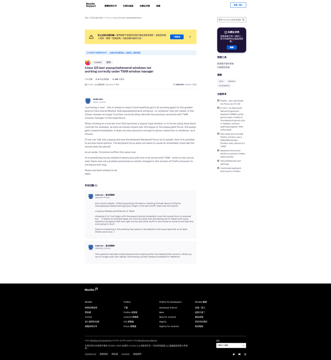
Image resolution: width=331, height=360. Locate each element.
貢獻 (158, 6)
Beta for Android (167, 317)
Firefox (108, 18)
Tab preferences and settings (230, 162)
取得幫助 (199, 326)
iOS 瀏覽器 (129, 321)
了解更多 (176, 37)
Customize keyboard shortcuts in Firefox (230, 170)
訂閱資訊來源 (223, 67)
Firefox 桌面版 (130, 312)
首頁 (86, 18)
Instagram (245, 354)
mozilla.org (90, 354)
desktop (231, 81)
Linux (221, 81)
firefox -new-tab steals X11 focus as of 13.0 (231, 102)
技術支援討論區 (96, 18)
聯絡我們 (137, 354)
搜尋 (243, 20)
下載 (126, 307)
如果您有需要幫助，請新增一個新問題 (125, 53)
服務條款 (104, 354)
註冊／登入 (238, 5)
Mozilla (91, 290)
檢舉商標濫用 (91, 307)
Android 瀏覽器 (131, 317)
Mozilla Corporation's (101, 340)
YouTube (239, 354)
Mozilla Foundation (147, 340)
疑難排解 (101, 84)
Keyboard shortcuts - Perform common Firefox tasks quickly (232, 153)
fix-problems (224, 86)
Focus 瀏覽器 (130, 326)
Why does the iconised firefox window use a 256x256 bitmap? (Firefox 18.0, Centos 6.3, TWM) (232, 140)
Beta (161, 312)
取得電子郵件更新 (225, 63)
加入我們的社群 (92, 321)
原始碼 (88, 312)
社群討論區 (128, 6)
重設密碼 (199, 317)
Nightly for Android (169, 326)
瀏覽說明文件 (110, 6)
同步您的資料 (201, 321)
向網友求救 (145, 6)
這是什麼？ (200, 312)
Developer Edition (168, 307)
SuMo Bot (98, 99)
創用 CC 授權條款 (169, 345)
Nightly (163, 321)
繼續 (232, 47)
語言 (218, 341)
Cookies (125, 354)
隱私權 (115, 354)
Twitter (88, 317)
